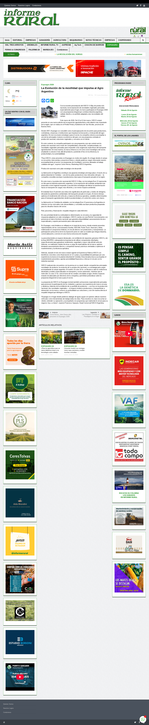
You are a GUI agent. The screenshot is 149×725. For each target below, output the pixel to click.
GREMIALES (32, 45)
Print (91, 95)
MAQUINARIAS (76, 40)
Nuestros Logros (24, 5)
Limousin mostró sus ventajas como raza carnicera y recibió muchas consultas (74, 349)
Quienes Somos (10, 5)
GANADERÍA (44, 40)
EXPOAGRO (112, 45)
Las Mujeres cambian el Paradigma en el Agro (90, 315)
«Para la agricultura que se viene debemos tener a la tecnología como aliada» (50, 349)
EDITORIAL (17, 40)
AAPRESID (66, 45)
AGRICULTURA (59, 40)
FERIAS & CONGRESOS (15, 50)
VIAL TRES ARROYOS (14, 45)
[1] (143, 720)
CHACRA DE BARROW (94, 45)
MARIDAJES (48, 50)
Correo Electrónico (102, 95)
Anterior (55, 312)
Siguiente (93, 312)
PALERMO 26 (34, 50)
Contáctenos (36, 5)
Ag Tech (77, 45)
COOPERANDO (124, 40)
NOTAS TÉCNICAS (93, 40)
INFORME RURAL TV (49, 45)
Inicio (7, 40)
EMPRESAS (31, 40)
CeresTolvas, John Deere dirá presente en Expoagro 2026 (60, 315)
